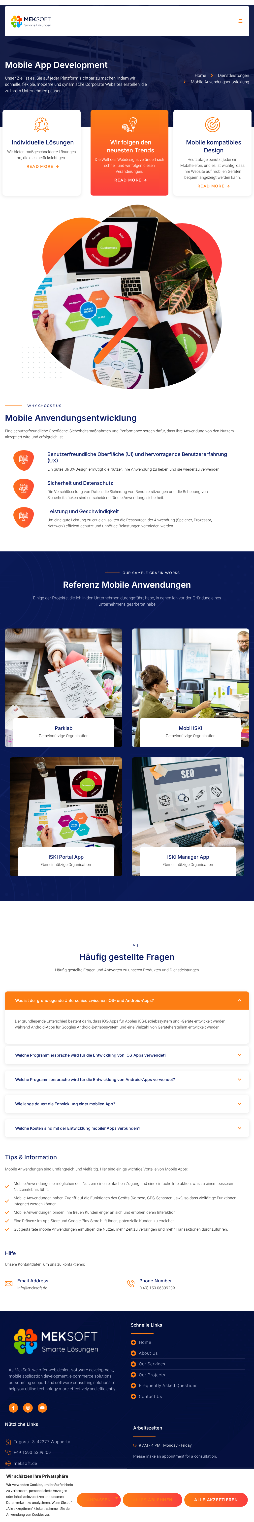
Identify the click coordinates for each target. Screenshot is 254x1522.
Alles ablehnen (152, 1500)
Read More (40, 167)
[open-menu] (240, 21)
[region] (127, 1495)
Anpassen (99, 1500)
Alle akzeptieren (216, 1500)
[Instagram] (27, 1408)
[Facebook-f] (13, 1408)
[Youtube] (42, 1408)
